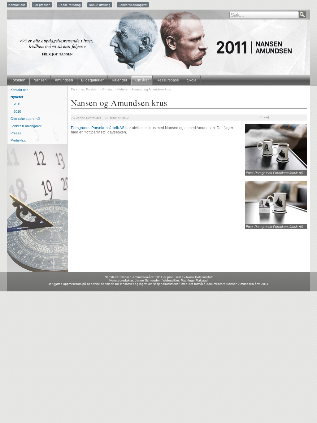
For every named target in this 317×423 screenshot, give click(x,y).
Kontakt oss (16, 5)
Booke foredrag (70, 5)
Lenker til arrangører (133, 5)
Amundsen (64, 80)
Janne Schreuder (88, 118)
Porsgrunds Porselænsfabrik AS (97, 128)
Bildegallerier (92, 80)
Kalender (119, 80)
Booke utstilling (100, 5)
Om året (142, 80)
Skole (192, 80)
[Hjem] (158, 46)
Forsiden (18, 80)
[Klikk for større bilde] (276, 169)
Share (263, 117)
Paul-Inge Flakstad (194, 280)
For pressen (41, 5)
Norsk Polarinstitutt (199, 277)
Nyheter (122, 89)
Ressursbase (168, 80)
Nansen (40, 80)
